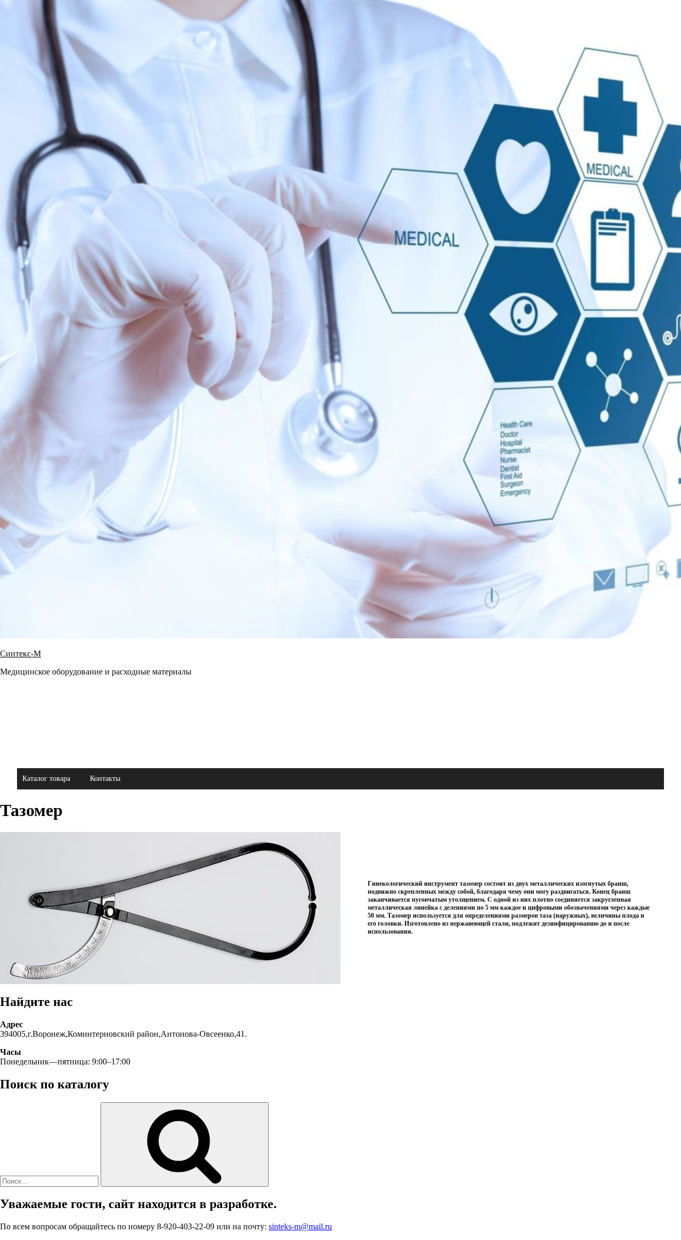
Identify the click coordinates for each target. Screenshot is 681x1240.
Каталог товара (46, 779)
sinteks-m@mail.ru (300, 1226)
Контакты (105, 779)
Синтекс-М (20, 653)
